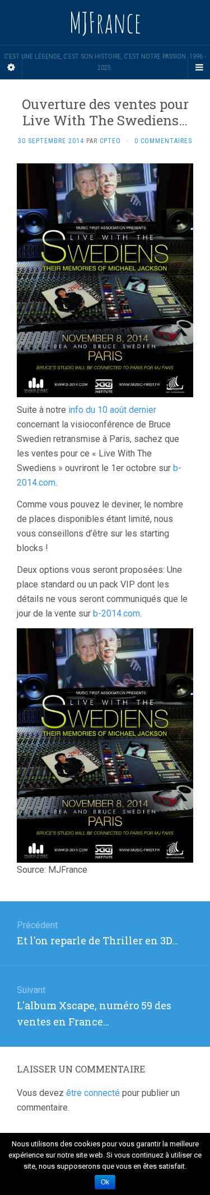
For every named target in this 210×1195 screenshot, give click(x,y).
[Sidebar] (11, 68)
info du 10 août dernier (112, 409)
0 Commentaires (163, 141)
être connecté (93, 1093)
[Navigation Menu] (199, 68)
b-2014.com (116, 613)
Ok (105, 1182)
